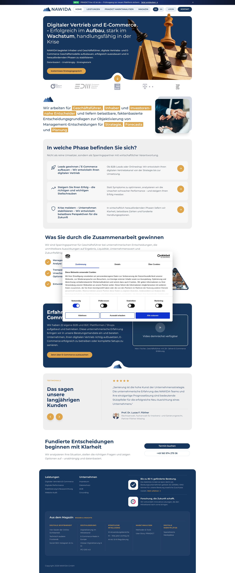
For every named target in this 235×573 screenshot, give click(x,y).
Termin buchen (167, 446)
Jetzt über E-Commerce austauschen (69, 355)
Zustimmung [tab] (80, 264)
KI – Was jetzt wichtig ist (118, 536)
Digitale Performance (54, 485)
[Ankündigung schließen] (192, 2)
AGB (81, 489)
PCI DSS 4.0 (85, 550)
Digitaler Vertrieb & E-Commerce (59, 481)
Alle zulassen (152, 315)
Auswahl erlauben (117, 315)
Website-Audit (51, 492)
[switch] (103, 306)
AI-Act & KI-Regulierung (118, 539)
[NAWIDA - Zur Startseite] (57, 9)
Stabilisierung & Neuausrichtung (59, 489)
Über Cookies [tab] (154, 264)
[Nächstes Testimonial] (59, 416)
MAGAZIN (143, 9)
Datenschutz (84, 485)
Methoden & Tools (143, 530)
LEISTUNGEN (93, 9)
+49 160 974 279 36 (167, 453)
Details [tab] (118, 264)
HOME (78, 9)
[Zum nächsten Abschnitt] (117, 78)
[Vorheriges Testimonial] (50, 416)
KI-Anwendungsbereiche (118, 532)
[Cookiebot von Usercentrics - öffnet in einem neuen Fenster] (159, 256)
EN (161, 9)
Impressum (84, 481)
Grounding (84, 492)
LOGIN (171, 9)
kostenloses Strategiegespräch (66, 71)
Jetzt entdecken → (149, 2)
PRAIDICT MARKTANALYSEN (119, 9)
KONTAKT (185, 9)
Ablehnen (82, 315)
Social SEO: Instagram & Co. (61, 543)
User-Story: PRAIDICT (145, 533)
